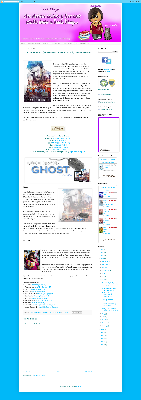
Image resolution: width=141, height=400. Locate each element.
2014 (102, 345)
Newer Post (27, 372)
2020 (102, 259)
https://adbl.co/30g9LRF (78, 152)
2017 (102, 336)
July (103, 276)
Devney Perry (107, 196)
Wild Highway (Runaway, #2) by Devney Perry (109, 289)
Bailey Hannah (108, 233)
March (104, 320)
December (105, 261)
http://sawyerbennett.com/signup (44, 305)
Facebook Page (107, 69)
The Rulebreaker (106, 220)
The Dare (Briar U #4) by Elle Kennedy (109, 304)
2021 (102, 256)
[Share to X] (77, 312)
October (105, 267)
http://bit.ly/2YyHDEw (61, 147)
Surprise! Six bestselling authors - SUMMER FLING (110, 309)
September (105, 270)
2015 (102, 342)
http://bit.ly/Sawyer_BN (44, 300)
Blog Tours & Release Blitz (51, 43)
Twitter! (109, 71)
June (103, 279)
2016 (102, 339)
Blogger (78, 386)
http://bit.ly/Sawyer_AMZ (39, 298)
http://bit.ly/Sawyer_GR (41, 296)
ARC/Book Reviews (82, 43)
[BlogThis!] (75, 312)
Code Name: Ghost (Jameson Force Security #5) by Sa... (110, 283)
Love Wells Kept (105, 230)
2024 (102, 250)
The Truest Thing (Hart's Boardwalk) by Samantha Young (109, 294)
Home (23, 43)
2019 (102, 329)
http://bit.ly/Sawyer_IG (39, 291)
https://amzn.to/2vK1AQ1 (60, 149)
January (104, 326)
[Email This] (73, 312)
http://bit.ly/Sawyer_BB (39, 302)
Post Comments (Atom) (38, 375)
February (105, 323)
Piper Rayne (107, 206)
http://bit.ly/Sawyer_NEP (43, 287)
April (103, 317)
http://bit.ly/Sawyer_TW (38, 289)
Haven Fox (107, 168)
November (105, 264)
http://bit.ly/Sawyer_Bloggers (48, 307)
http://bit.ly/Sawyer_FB (39, 285)
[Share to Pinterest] (81, 312)
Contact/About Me (34, 43)
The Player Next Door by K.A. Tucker (109, 300)
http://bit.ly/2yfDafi (61, 140)
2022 (102, 253)
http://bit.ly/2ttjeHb (61, 145)
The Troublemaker (106, 212)
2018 (102, 333)
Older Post (88, 372)
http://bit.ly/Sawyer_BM (45, 294)
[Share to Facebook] (79, 312)
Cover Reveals (68, 43)
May (103, 314)
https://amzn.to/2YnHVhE (61, 138)
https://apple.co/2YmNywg (61, 143)
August (104, 273)
